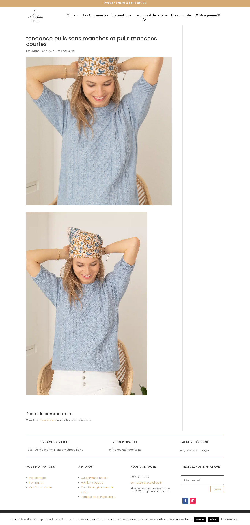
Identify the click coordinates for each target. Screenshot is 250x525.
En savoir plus (229, 519)
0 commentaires (65, 50)
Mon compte (181, 15)
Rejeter (213, 519)
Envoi (217, 489)
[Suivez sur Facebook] (185, 501)
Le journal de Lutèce (151, 15)
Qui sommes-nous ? (94, 478)
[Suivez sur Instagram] (193, 501)
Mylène (35, 50)
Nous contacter (144, 466)
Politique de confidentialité (98, 497)
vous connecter (48, 419)
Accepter (200, 519)
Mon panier (36, 482)
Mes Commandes (41, 487)
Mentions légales (92, 482)
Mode (71, 15)
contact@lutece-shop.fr (146, 482)
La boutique (121, 15)
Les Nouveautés (95, 15)
